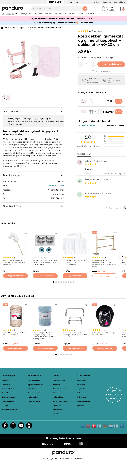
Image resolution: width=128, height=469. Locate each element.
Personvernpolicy (8, 401)
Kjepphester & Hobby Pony (31, 27)
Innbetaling (81, 380)
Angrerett (81, 389)
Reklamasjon (82, 397)
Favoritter (5, 393)
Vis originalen (108, 173)
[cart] (122, 8)
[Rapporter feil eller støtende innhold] (125, 173)
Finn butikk (6, 385)
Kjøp (118, 101)
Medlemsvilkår (33, 397)
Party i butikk (58, 405)
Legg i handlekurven (111, 64)
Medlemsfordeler (34, 401)
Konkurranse (57, 393)
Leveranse (81, 385)
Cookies (5, 405)
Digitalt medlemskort (35, 385)
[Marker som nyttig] (116, 173)
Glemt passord (33, 393)
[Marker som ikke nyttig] (120, 173)
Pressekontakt (58, 409)
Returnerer (81, 393)
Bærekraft (56, 385)
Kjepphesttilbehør (53, 27)
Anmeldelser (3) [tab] (84, 154)
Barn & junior (11, 27)
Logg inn (109, 7)
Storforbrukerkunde (9, 397)
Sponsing (56, 413)
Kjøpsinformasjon (83, 401)
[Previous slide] (4, 60)
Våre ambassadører (60, 389)
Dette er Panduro (59, 380)
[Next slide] (60, 60)
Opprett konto (111, 10)
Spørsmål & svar (119, 2)
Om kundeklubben (34, 380)
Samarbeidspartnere (60, 401)
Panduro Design (56, 185)
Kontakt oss (107, 2)
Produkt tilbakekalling (10, 409)
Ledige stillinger (58, 397)
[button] (9, 13)
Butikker (96, 2)
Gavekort (80, 405)
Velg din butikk (88, 125)
